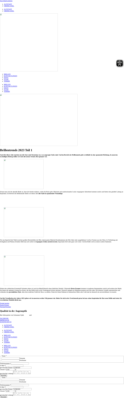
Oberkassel (35, 315)
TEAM (6, 79)
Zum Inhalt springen (6, 1)
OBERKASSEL (9, 6)
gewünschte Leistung (6, 373)
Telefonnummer (5, 363)
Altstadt (26, 315)
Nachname (22, 360)
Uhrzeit (3, 369)
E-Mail (2, 365)
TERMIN (7, 81)
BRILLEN (7, 74)
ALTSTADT (8, 4)
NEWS (6, 77)
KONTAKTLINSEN (10, 76)
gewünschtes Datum (7, 367)
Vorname (22, 358)
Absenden (3, 375)
